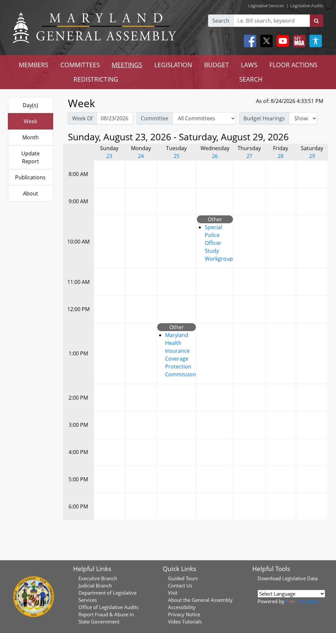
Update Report (30, 157)
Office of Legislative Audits (108, 607)
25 (176, 156)
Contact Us (180, 585)
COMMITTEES (80, 65)
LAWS (249, 65)
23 (109, 156)
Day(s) (30, 105)
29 (312, 156)
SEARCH (250, 79)
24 (141, 156)
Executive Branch (97, 578)
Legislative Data (300, 578)
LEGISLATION (173, 65)
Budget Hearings (264, 118)
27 (249, 156)
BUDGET (216, 65)
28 (281, 156)
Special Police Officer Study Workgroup (219, 243)
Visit (173, 592)
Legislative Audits (306, 6)
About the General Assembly (200, 600)
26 (215, 156)
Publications (30, 177)
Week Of (82, 118)
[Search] (316, 20)
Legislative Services (266, 6)
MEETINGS (127, 65)
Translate (308, 601)
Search (220, 20)
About (30, 193)
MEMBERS (33, 65)
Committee (154, 118)
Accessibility (182, 607)
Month (30, 137)
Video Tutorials (185, 621)
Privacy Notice (184, 614)
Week (30, 121)
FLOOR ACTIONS (293, 65)
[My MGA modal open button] (297, 41)
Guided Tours (183, 578)
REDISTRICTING (96, 79)
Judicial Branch (95, 585)
